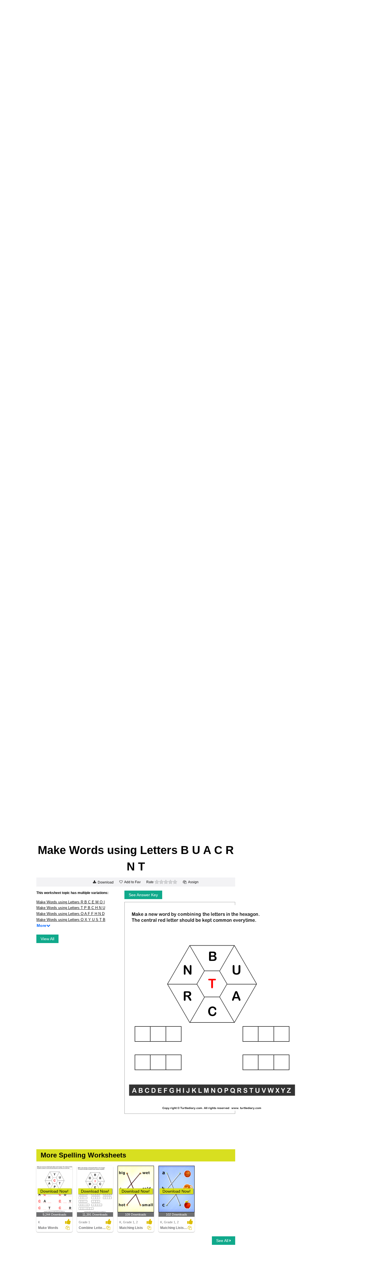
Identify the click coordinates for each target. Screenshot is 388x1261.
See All (223, 1240)
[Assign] (68, 1228)
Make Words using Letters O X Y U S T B (70, 920)
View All (47, 939)
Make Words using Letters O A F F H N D (70, 914)
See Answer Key (143, 895)
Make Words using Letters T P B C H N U (70, 908)
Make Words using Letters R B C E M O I (70, 902)
